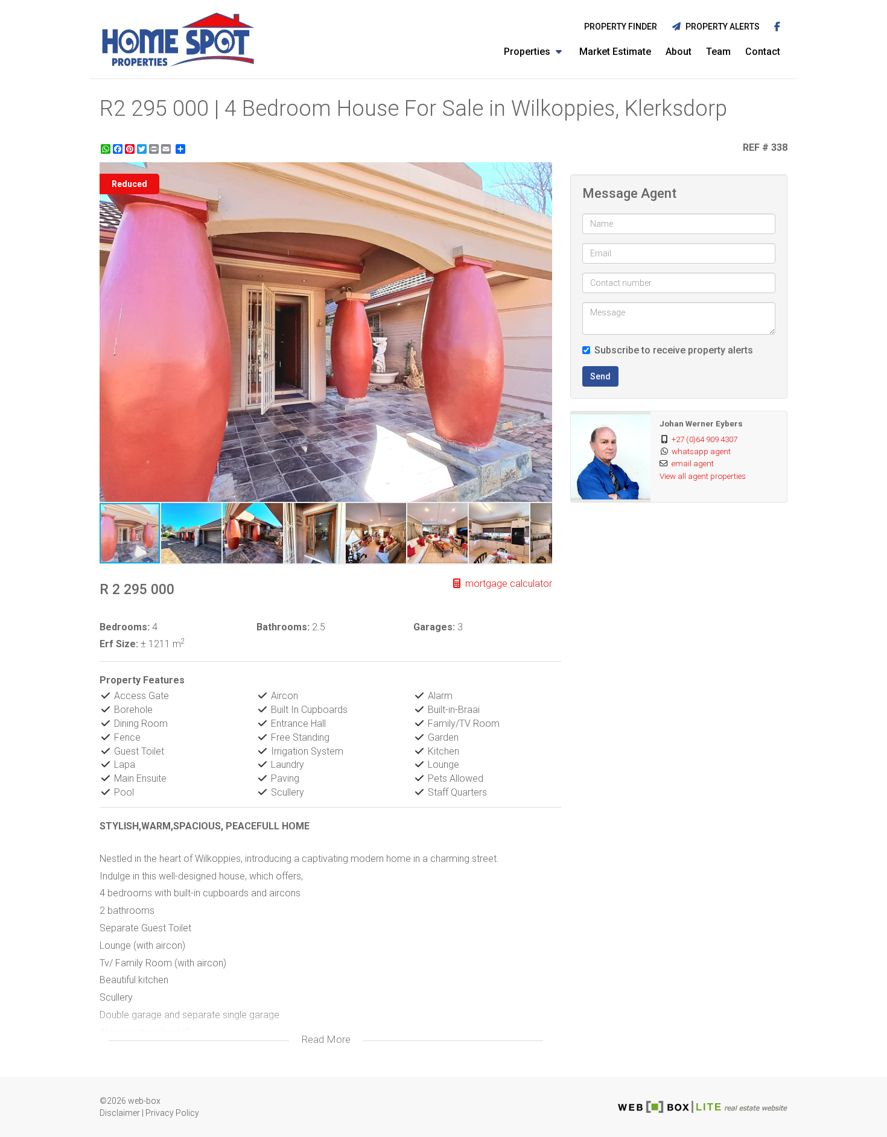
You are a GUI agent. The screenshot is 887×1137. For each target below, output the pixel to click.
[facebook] (777, 27)
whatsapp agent (701, 451)
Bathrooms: (283, 627)
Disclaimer (120, 1113)
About (678, 51)
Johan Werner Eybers (701, 423)
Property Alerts (721, 26)
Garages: (434, 627)
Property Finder (620, 26)
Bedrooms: (125, 627)
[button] (541, 173)
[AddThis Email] (167, 149)
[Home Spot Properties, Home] (178, 39)
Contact (762, 51)
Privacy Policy (172, 1113)
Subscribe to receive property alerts (673, 350)
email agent (693, 463)
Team (718, 51)
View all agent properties (703, 476)
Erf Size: (119, 644)
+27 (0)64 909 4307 (704, 439)
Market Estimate (615, 51)
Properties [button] (528, 51)
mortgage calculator (507, 583)
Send (600, 376)
